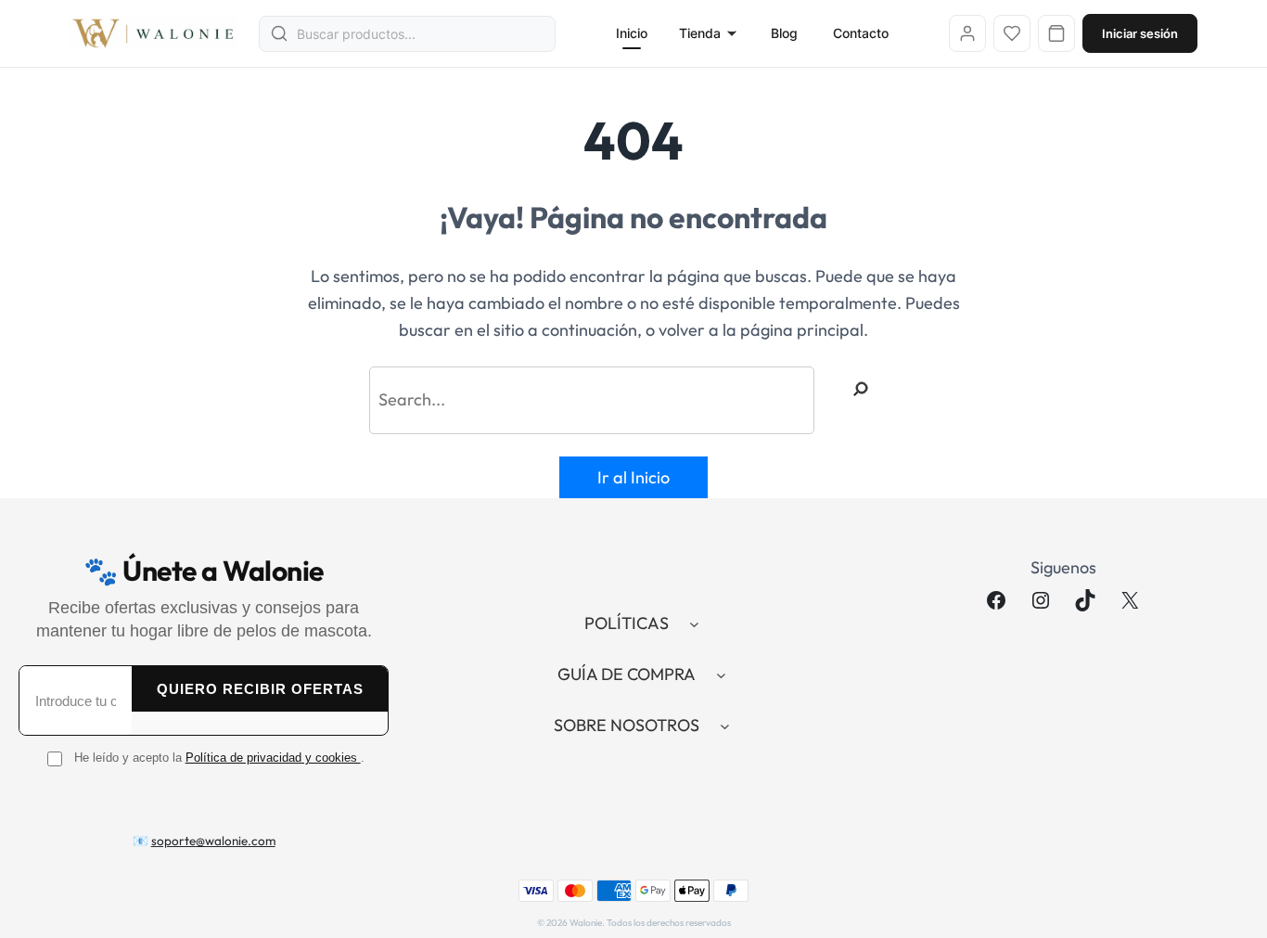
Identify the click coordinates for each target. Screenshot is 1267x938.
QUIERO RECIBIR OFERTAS (260, 689)
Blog (784, 33)
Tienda (700, 33)
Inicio (631, 33)
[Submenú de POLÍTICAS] (694, 624)
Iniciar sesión (1140, 33)
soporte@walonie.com (213, 840)
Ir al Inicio (633, 477)
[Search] (861, 388)
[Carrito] (1056, 33)
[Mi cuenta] (967, 33)
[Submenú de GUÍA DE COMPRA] (721, 675)
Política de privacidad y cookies (273, 758)
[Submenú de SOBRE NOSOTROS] (725, 726)
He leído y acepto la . (219, 758)
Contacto (861, 33)
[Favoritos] (1011, 33)
